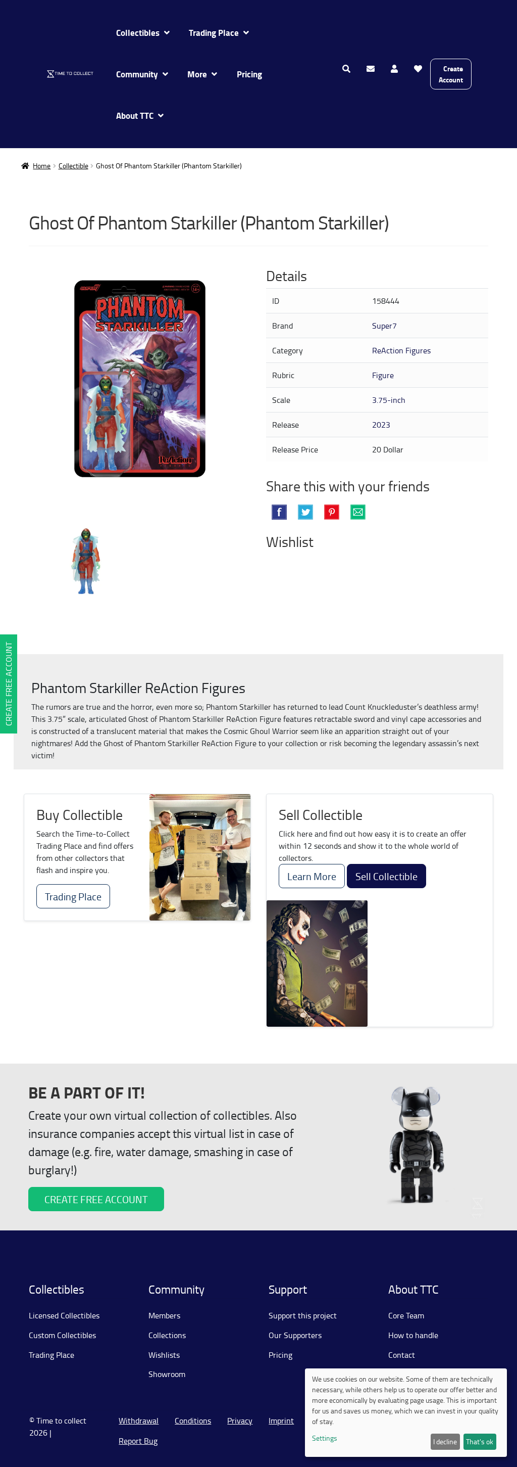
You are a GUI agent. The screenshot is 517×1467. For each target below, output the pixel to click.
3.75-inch (388, 399)
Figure (383, 375)
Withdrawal (139, 1420)
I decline (445, 1441)
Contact (401, 1354)
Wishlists (164, 1354)
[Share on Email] (358, 512)
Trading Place (214, 32)
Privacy (239, 1420)
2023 (381, 424)
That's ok (479, 1441)
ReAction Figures (401, 350)
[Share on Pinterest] (332, 512)
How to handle (413, 1335)
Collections (167, 1335)
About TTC (134, 115)
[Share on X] (305, 512)
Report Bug (138, 1440)
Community (137, 74)
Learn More (311, 876)
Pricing (249, 74)
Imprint (281, 1420)
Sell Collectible (386, 876)
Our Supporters (295, 1335)
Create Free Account (8, 684)
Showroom (166, 1374)
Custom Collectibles (62, 1335)
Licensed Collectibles (64, 1315)
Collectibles (138, 32)
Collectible (73, 165)
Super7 (384, 325)
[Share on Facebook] (279, 512)
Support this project (303, 1315)
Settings (324, 1438)
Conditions (193, 1420)
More (197, 74)
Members (164, 1315)
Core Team (406, 1315)
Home (41, 165)
